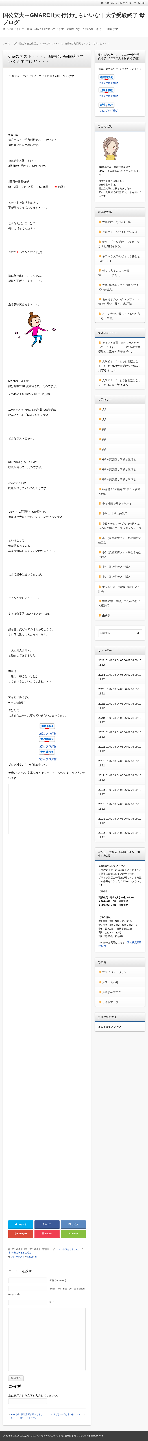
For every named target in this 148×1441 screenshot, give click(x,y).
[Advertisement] (47, 107)
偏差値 (29, 1256)
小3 (12, 1256)
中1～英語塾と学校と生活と (119, 479)
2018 (101, 761)
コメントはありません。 (68, 1249)
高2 (104, 439)
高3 (104, 429)
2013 (101, 832)
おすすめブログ (111, 992)
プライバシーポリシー (115, 972)
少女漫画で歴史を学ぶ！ (117, 503)
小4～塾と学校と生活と (116, 566)
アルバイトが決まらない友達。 (121, 231)
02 (110, 660)
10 (139, 674)
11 (99, 679)
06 (125, 703)
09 (136, 674)
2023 (101, 689)
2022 (101, 703)
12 (103, 679)
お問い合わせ (111, 3)
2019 (101, 746)
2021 (101, 717)
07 (128, 674)
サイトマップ (129, 3)
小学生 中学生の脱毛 (114, 513)
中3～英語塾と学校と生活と (119, 459)
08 (132, 689)
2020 (101, 732)
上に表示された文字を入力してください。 (34, 1395)
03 (114, 674)
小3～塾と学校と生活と (19, 1252)
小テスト (20, 1256)
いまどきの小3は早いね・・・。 (67, 1414)
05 (121, 674)
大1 (104, 409)
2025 (101, 660)
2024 (101, 674)
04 (118, 674)
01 (107, 674)
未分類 (106, 615)
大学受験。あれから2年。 (117, 221)
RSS (143, 3)
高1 (104, 449)
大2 (104, 419)
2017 (101, 775)
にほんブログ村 (47, 733)
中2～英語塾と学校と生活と (119, 469)
